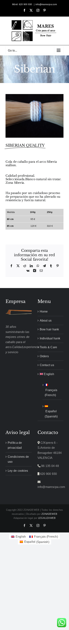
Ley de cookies (18, 470)
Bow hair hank (49, 329)
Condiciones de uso (18, 459)
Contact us (47, 365)
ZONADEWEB (49, 514)
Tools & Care (48, 347)
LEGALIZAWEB (47, 518)
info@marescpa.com (46, 4)
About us (46, 320)
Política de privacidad (15, 445)
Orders (44, 356)
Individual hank (50, 338)
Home (44, 311)
